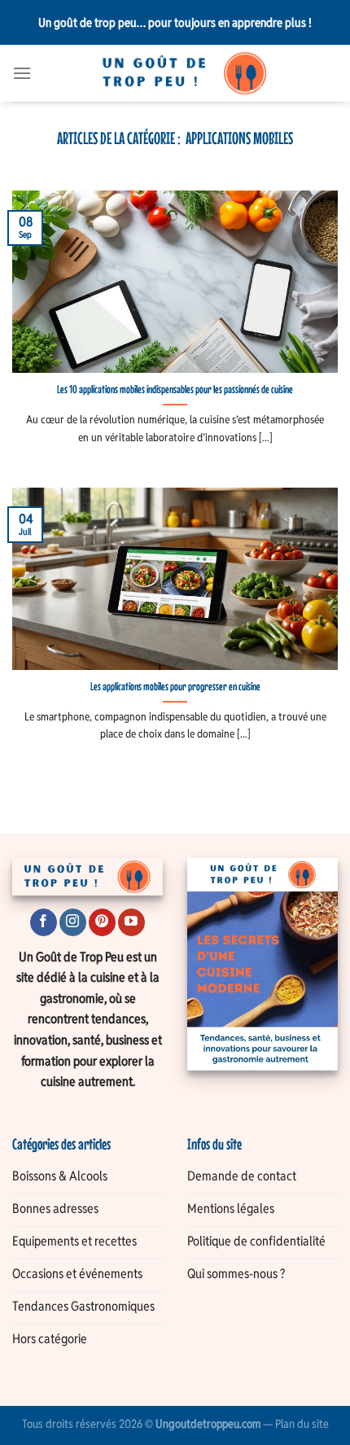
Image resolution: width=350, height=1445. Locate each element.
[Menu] (22, 73)
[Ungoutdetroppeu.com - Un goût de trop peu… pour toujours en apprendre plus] (185, 73)
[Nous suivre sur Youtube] (131, 922)
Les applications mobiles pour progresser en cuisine (175, 686)
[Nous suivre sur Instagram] (72, 922)
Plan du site (302, 1423)
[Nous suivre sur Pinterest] (102, 922)
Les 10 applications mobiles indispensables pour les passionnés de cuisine (175, 389)
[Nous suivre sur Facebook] (43, 922)
